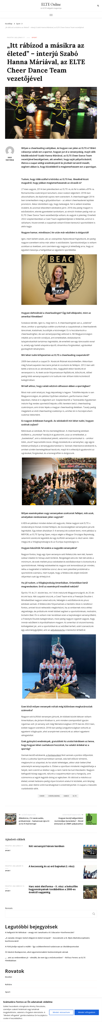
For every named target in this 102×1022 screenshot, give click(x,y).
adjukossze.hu (58, 629)
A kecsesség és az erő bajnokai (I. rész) (51, 866)
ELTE (75, 796)
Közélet (8, 977)
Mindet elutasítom (61, 1012)
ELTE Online (51, 4)
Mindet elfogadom (86, 1012)
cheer (42, 796)
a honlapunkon (53, 755)
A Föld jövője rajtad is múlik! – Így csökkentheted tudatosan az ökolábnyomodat (42, 946)
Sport (34, 37)
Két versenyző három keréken (46, 846)
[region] (51, 1010)
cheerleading (54, 796)
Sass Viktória (10, 159)
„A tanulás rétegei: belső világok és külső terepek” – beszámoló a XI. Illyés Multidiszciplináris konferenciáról (47, 939)
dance (66, 796)
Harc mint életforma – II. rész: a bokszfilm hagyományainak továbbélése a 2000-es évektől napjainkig (53, 889)
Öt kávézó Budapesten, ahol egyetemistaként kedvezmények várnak (36, 952)
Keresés (9, 908)
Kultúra (8, 984)
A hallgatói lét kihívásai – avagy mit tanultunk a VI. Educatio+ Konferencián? (39, 932)
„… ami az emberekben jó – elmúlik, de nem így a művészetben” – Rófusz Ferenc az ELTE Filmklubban (45, 959)
